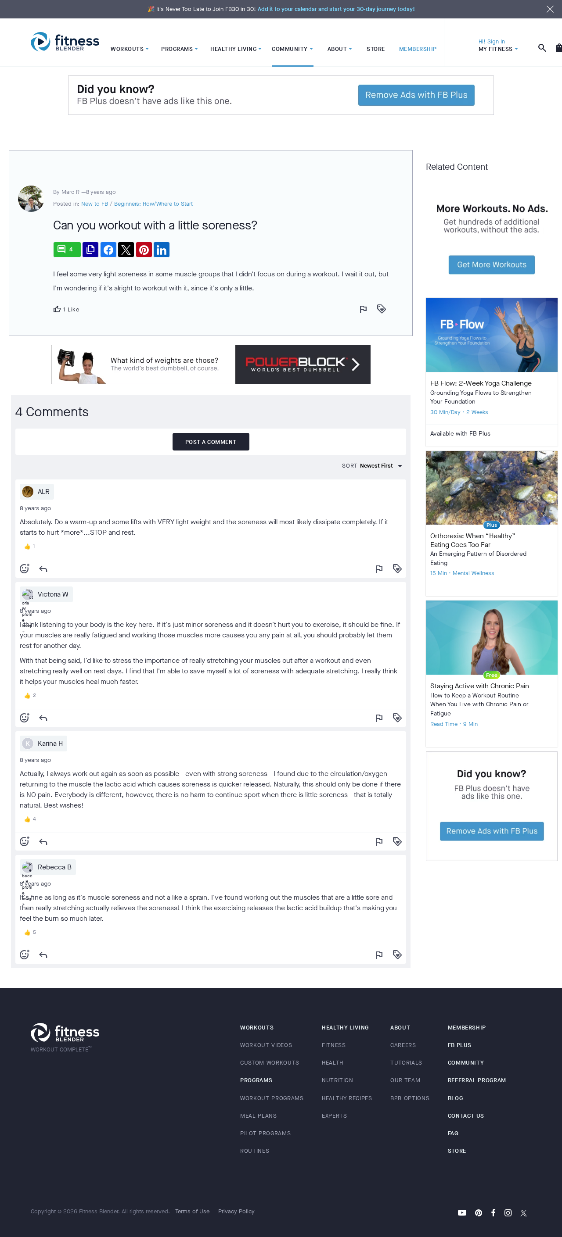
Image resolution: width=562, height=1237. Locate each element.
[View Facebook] (493, 1214)
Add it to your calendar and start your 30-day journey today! (336, 9)
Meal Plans (258, 1115)
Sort (350, 465)
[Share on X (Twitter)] (126, 249)
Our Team (405, 1080)
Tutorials (406, 1062)
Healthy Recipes (347, 1098)
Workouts (257, 1027)
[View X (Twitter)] (523, 1214)
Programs (256, 1080)
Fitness (334, 1045)
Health (332, 1062)
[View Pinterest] (478, 1214)
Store (457, 1151)
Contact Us (466, 1115)
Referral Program (477, 1080)
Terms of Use (192, 1211)
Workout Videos (266, 1045)
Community (466, 1062)
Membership (467, 1027)
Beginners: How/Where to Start (153, 203)
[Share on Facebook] (108, 249)
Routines (254, 1151)
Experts (334, 1115)
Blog (455, 1098)
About (400, 1027)
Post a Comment (211, 442)
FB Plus (460, 1045)
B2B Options (409, 1098)
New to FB (94, 203)
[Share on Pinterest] (144, 249)
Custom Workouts (269, 1062)
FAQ (453, 1133)
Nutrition (337, 1080)
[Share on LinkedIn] (161, 249)
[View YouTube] (462, 1214)
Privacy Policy (236, 1211)
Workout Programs (271, 1098)
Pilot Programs (265, 1133)
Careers (403, 1045)
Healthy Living (345, 1027)
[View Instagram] (508, 1214)
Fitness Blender (65, 42)
